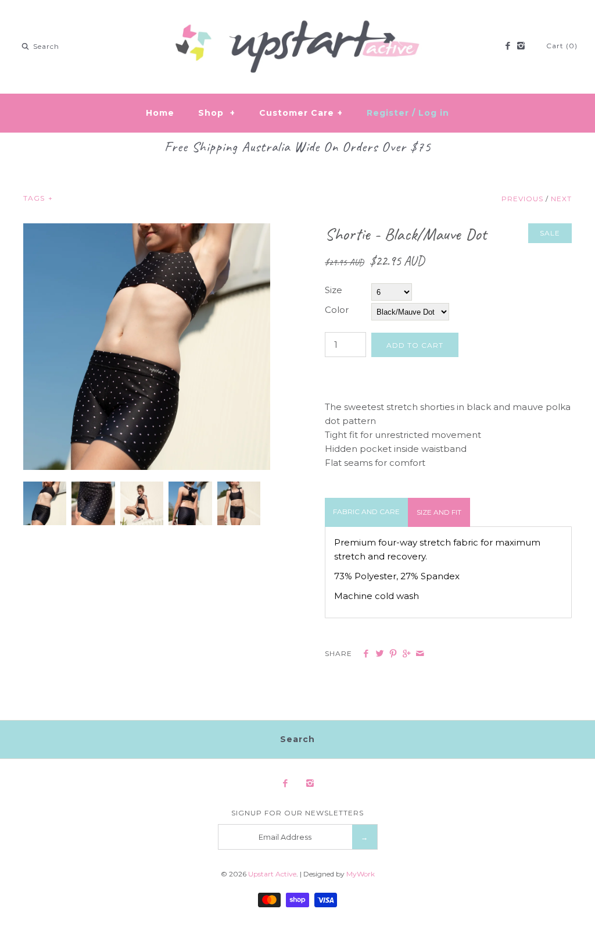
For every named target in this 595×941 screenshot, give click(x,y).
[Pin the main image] (393, 654)
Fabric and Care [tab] (366, 511)
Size (333, 289)
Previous (522, 198)
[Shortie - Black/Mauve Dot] (146, 230)
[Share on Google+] (406, 654)
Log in (433, 113)
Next (561, 198)
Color (337, 309)
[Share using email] (419, 654)
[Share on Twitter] (379, 654)
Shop (216, 113)
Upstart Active (272, 873)
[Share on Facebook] (365, 654)
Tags (38, 198)
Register (388, 113)
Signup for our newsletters (297, 812)
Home (160, 113)
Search (297, 739)
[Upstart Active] (297, 18)
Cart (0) (562, 45)
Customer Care (301, 113)
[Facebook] (506, 46)
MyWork (360, 873)
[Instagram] (520, 46)
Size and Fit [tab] (439, 512)
